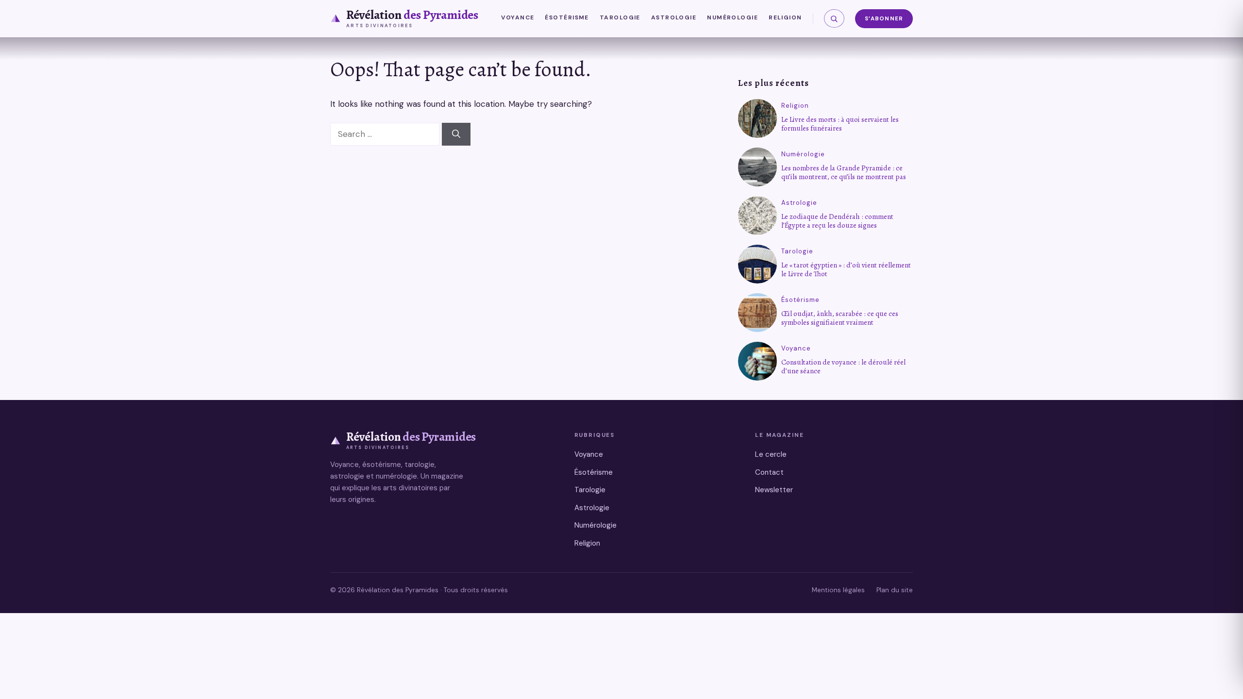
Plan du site (894, 590)
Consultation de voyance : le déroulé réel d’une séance (843, 366)
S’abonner (884, 18)
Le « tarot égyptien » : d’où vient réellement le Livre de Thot (846, 269)
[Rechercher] (834, 18)
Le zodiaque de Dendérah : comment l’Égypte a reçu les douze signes (837, 221)
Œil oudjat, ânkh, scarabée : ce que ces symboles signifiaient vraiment (839, 318)
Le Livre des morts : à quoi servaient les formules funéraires (840, 124)
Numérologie (732, 17)
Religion (785, 17)
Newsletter (774, 490)
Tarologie (620, 17)
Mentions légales (838, 590)
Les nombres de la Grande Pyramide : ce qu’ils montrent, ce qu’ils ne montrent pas (843, 172)
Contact (769, 472)
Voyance (517, 17)
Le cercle (771, 454)
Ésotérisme (566, 17)
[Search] (456, 134)
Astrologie (673, 17)
